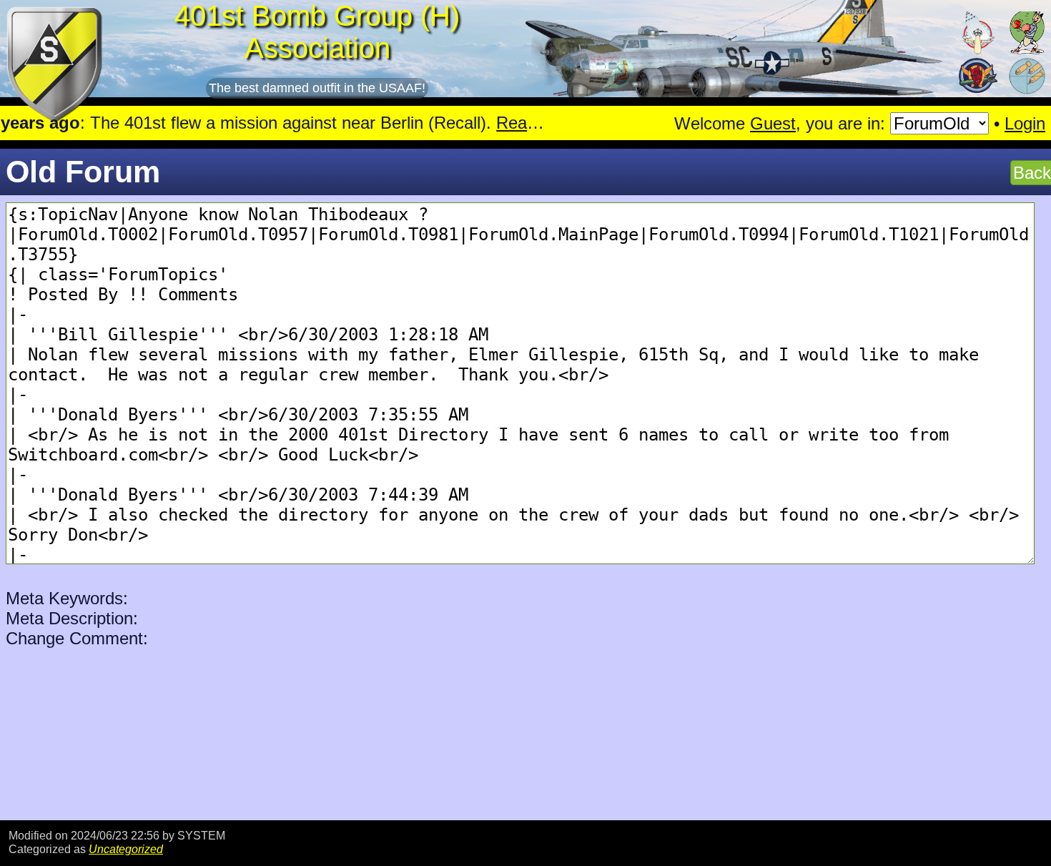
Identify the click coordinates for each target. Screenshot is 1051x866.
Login (1025, 123)
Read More (489, 122)
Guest (773, 123)
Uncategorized (126, 848)
